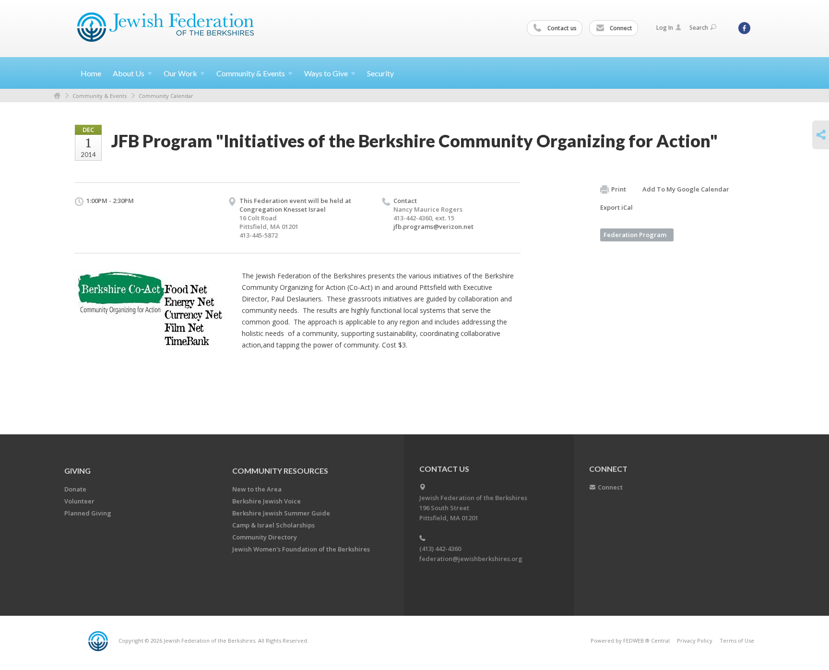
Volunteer (79, 501)
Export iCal (616, 207)
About (128, 73)
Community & (250, 73)
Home (91, 73)
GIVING (77, 470)
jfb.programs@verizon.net (433, 226)
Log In (664, 28)
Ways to (326, 73)
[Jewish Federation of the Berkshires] (166, 27)
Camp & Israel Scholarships (273, 525)
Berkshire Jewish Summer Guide (281, 513)
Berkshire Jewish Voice (266, 501)
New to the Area (257, 489)
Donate (75, 489)
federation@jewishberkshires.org (470, 558)
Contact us (561, 28)
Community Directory (264, 537)
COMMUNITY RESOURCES (280, 470)
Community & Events (99, 95)
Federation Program (635, 234)
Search (698, 28)
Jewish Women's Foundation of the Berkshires (301, 549)
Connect (620, 28)
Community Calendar (166, 95)
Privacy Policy (694, 640)
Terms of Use (737, 640)
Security (380, 73)
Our (180, 73)
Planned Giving (87, 513)
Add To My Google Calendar (685, 189)
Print (618, 189)
